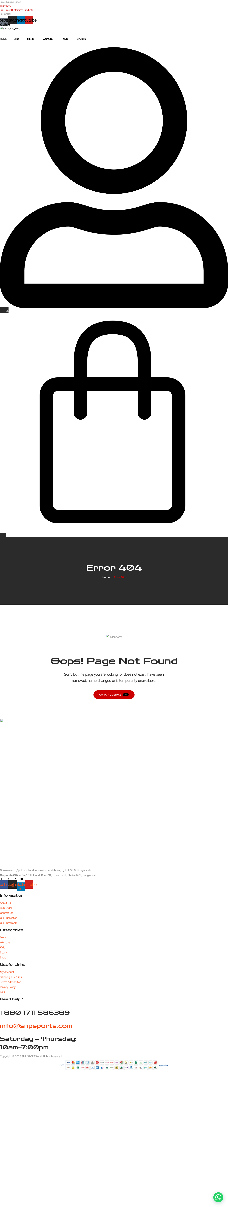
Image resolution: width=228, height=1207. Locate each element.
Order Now (5, 6)
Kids (65, 38)
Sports (81, 38)
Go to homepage (110, 694)
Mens (30, 38)
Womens (48, 38)
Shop (17, 38)
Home (3, 38)
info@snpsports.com (36, 1025)
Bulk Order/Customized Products (16, 10)
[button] (218, 1197)
